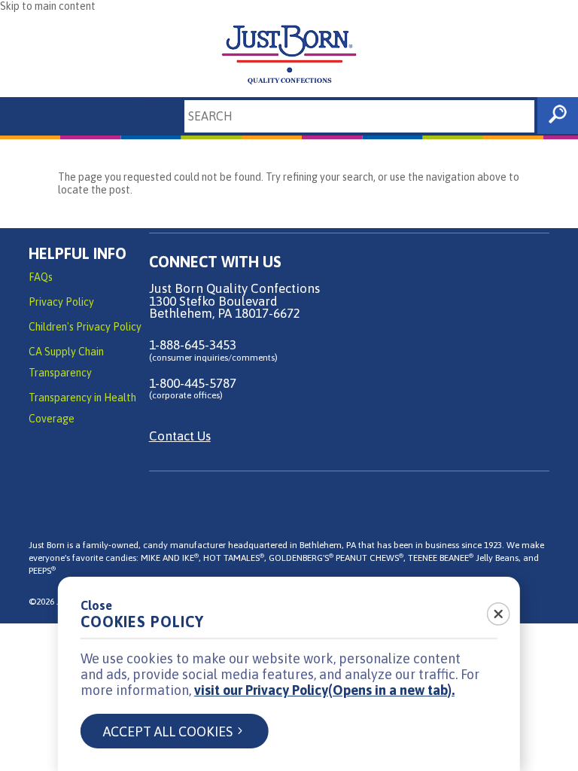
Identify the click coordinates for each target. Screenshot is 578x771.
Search (135, 103)
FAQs (41, 277)
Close (96, 605)
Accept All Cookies (168, 731)
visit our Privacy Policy (324, 690)
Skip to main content (48, 6)
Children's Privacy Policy (85, 327)
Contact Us (180, 435)
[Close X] (489, 609)
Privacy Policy (61, 302)
